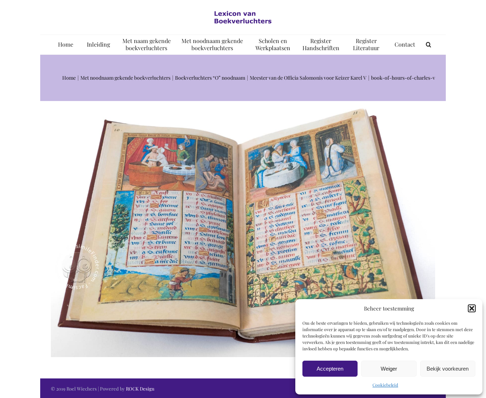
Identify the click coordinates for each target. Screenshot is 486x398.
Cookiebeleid (385, 385)
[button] (471, 308)
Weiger (389, 369)
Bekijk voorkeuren (448, 369)
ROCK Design (140, 389)
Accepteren (330, 369)
